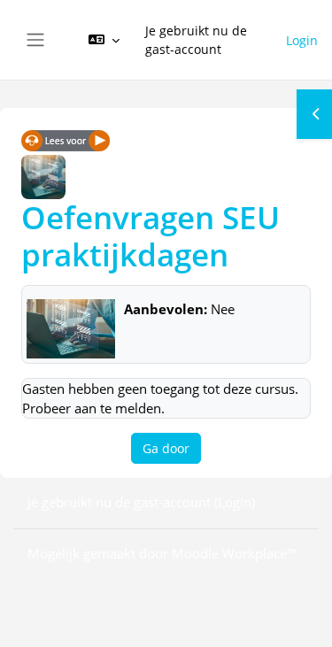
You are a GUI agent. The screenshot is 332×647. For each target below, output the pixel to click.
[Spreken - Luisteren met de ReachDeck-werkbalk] (65, 140)
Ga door (166, 448)
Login (302, 40)
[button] (104, 40)
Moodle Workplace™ (234, 553)
